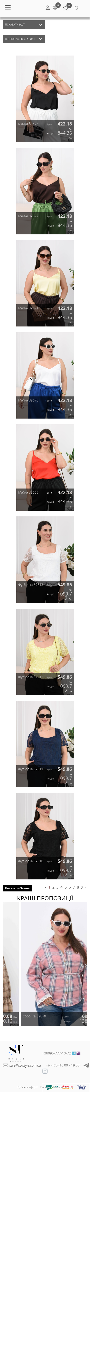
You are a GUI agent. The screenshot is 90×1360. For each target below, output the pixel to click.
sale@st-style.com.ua (25, 1065)
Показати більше (17, 888)
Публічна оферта (28, 1087)
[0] (54, 8)
